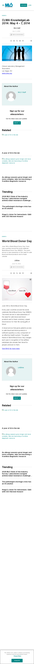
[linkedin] (14, 41)
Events (4, 15)
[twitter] (17, 41)
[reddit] (20, 41)
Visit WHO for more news (11, 348)
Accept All (17, 660)
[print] (31, 41)
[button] (3, 5)
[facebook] (11, 41)
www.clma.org (7, 73)
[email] (23, 41)
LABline (17, 260)
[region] (17, 657)
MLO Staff (17, 28)
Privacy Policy (17, 656)
